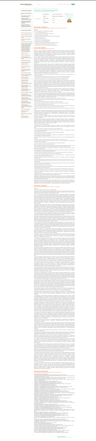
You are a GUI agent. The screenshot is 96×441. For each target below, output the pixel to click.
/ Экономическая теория (26, 34)
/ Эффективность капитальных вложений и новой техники (26, 58)
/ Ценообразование (25, 60)
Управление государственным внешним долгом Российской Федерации (26, 22)
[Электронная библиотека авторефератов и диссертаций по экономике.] (26, 5)
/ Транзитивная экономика (26, 92)
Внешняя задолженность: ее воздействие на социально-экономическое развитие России (26, 25)
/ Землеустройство (25, 109)
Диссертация (69, 18)
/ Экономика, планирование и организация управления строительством (26, 102)
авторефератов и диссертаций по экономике (64, 437)
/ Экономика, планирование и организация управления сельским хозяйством (26, 95)
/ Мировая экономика (26, 72)
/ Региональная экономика (26, 41)
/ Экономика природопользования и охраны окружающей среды (26, 86)
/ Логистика (24, 53)
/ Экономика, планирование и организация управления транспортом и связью (26, 98)
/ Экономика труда (25, 55)
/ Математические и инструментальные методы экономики (25, 70)
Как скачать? (39, 4)
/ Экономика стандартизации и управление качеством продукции (26, 89)
